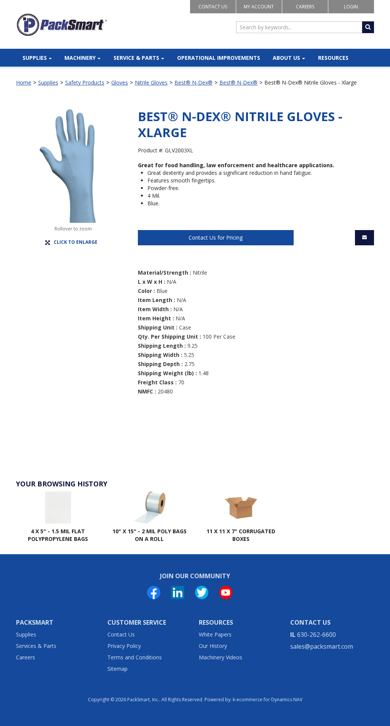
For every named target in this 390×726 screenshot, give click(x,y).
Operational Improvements (218, 57)
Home (23, 82)
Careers (305, 6)
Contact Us (212, 6)
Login (351, 6)
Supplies (34, 57)
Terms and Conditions (134, 657)
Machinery (80, 57)
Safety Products (84, 82)
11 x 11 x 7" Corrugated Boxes (240, 535)
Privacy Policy (124, 645)
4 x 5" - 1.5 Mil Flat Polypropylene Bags (58, 535)
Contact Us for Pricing (216, 237)
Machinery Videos (220, 657)
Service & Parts (136, 57)
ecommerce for (269, 699)
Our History (213, 645)
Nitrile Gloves (151, 82)
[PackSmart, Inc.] (62, 25)
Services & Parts (36, 645)
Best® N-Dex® (193, 82)
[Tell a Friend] (364, 237)
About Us (286, 57)
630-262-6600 (316, 634)
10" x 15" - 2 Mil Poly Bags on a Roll (149, 535)
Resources (333, 57)
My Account (259, 6)
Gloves (119, 82)
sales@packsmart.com (321, 646)
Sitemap (117, 668)
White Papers (215, 634)
